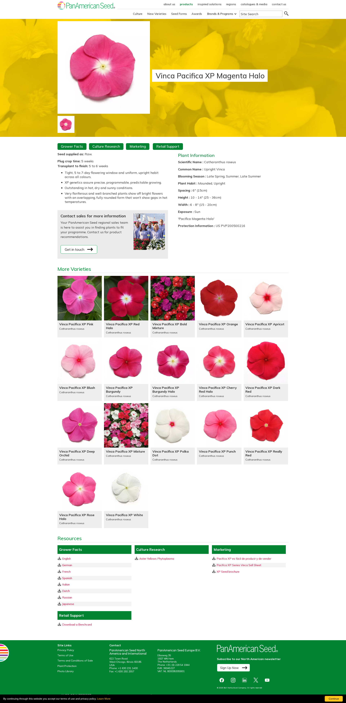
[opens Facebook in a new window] (222, 680)
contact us (279, 4)
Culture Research (106, 146)
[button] (222, 14)
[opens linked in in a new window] (245, 680)
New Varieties (157, 14)
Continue (334, 698)
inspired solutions (209, 4)
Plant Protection (67, 666)
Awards (197, 14)
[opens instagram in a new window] (234, 680)
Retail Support (167, 146)
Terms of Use (65, 655)
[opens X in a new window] (256, 680)
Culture (138, 14)
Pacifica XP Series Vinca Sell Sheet (239, 565)
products (186, 4)
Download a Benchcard (77, 624)
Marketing (138, 146)
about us (169, 4)
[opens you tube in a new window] (268, 680)
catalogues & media (254, 4)
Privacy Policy (65, 650)
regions (231, 4)
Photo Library (65, 671)
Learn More (103, 698)
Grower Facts (72, 146)
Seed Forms (179, 14)
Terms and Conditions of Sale (75, 660)
